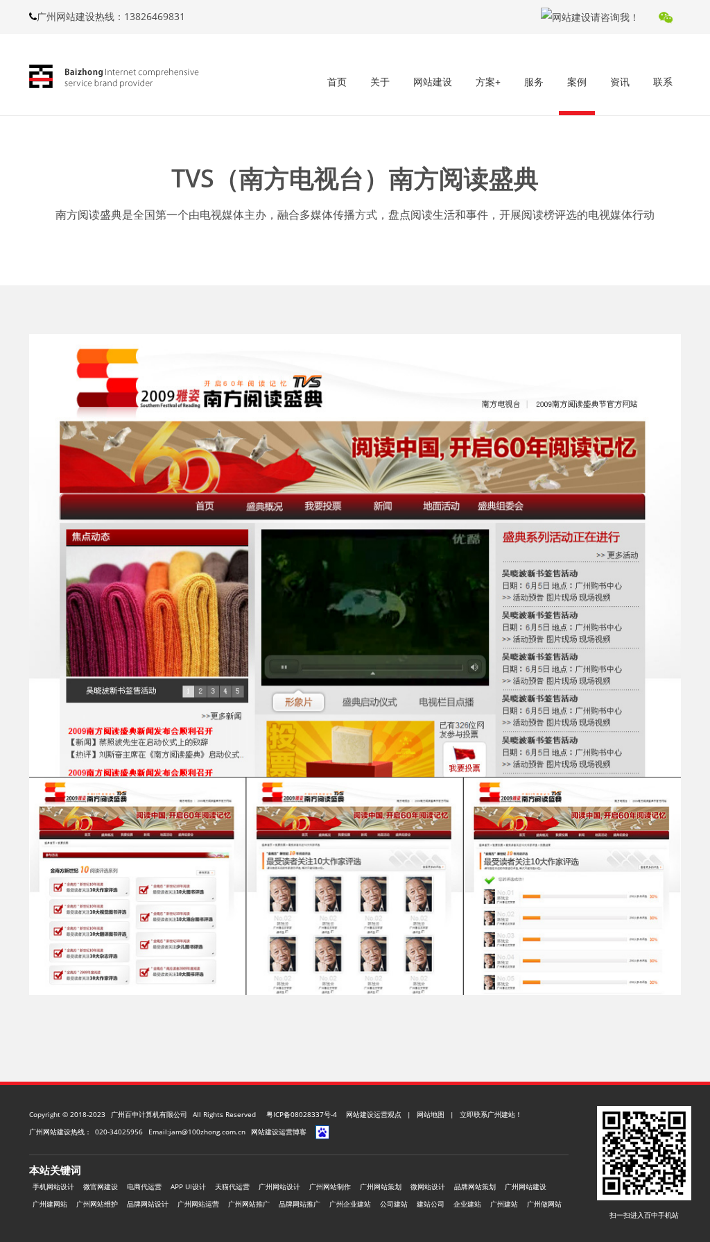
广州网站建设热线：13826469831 (111, 16)
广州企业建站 (350, 1204)
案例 (577, 81)
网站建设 (432, 81)
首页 (337, 81)
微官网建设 (100, 1186)
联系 (663, 81)
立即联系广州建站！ (491, 1114)
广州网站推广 (249, 1204)
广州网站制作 (330, 1186)
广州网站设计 (279, 1186)
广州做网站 (544, 1204)
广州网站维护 (97, 1204)
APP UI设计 (188, 1186)
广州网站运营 (198, 1204)
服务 (534, 81)
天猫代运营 (232, 1186)
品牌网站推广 (299, 1204)
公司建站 (394, 1204)
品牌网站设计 (147, 1204)
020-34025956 (119, 1131)
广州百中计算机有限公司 (149, 1114)
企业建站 (467, 1204)
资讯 (620, 81)
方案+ (488, 81)
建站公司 (430, 1204)
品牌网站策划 (475, 1186)
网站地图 (430, 1114)
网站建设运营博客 (278, 1131)
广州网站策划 (380, 1186)
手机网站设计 (53, 1186)
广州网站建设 (525, 1186)
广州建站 (504, 1204)
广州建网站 (50, 1204)
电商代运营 (144, 1186)
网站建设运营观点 (373, 1114)
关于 (380, 81)
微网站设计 (427, 1186)
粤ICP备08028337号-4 (301, 1114)
